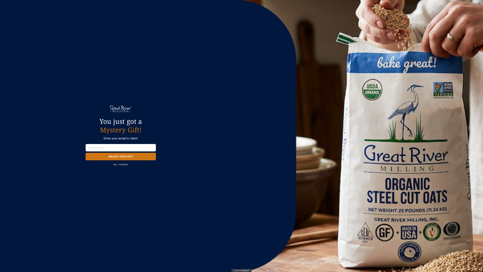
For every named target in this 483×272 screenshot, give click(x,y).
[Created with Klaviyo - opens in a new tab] (241, 270)
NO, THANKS (120, 164)
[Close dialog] (479, 3)
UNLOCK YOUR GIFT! (120, 156)
